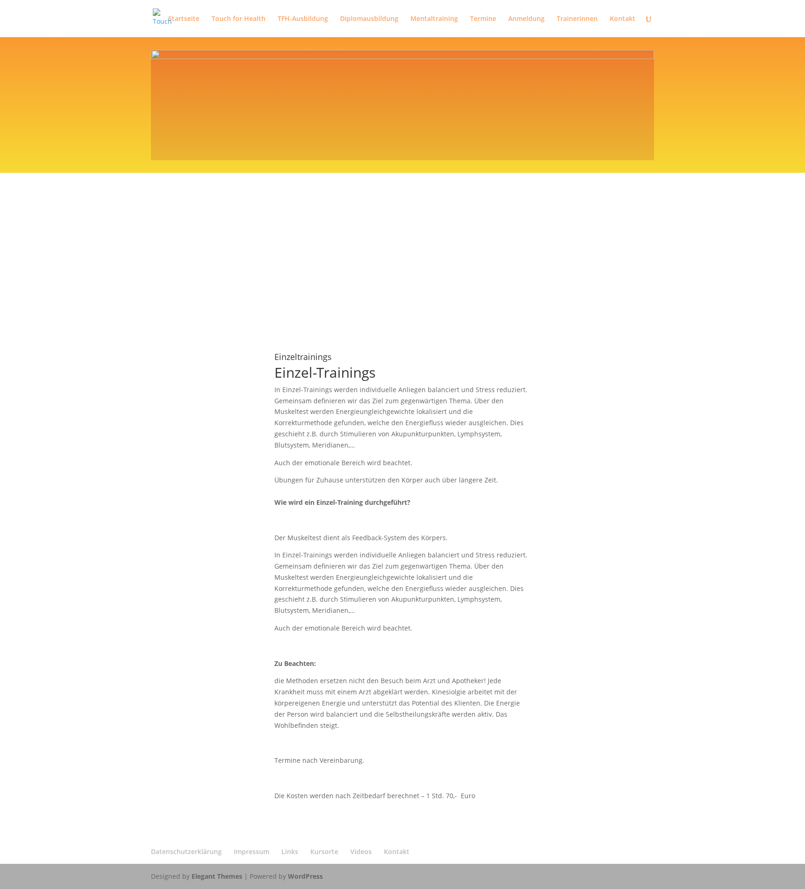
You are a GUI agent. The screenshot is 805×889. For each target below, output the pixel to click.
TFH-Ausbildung (303, 19)
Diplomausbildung (369, 19)
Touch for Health (238, 19)
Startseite (183, 19)
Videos (361, 851)
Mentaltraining (434, 19)
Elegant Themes (216, 876)
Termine (483, 19)
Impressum (251, 851)
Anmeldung (526, 19)
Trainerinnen (577, 19)
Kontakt (622, 19)
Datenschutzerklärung (186, 851)
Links (289, 851)
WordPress (305, 876)
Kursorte (324, 851)
